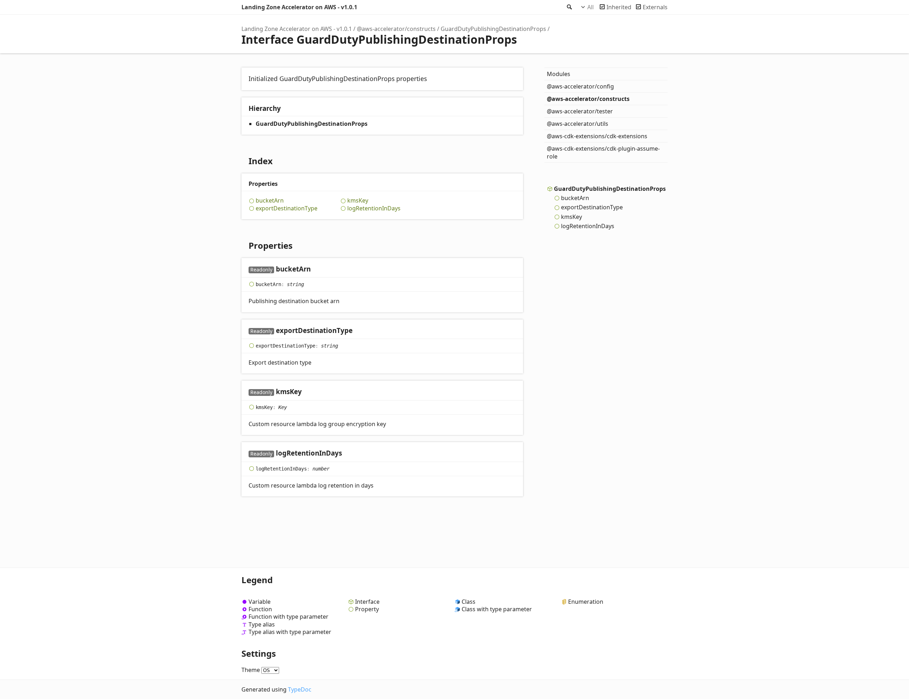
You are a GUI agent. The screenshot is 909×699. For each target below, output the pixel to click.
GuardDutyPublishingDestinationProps (493, 29)
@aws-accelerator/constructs (396, 29)
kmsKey (357, 200)
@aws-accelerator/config (580, 86)
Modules (558, 74)
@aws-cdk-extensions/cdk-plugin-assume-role (603, 152)
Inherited (618, 7)
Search (569, 7)
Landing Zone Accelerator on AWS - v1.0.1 (299, 7)
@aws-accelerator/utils (577, 124)
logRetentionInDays (374, 208)
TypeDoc (299, 689)
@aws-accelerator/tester (580, 111)
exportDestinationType (286, 208)
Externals (655, 7)
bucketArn (270, 200)
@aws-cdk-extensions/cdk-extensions (597, 136)
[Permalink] (317, 269)
